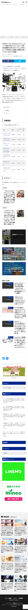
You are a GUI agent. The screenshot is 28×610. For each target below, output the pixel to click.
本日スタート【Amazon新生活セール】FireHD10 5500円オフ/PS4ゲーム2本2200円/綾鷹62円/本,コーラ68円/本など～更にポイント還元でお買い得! (20, 327)
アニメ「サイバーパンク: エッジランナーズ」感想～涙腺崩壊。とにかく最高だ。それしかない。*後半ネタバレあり (14, 433)
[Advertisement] (14, 20)
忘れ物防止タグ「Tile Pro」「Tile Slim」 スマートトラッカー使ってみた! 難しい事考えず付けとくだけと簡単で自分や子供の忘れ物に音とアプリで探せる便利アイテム (14, 416)
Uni (4, 402)
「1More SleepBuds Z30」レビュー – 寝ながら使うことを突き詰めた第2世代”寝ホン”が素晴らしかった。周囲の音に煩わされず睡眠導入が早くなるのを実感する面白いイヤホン (9, 196)
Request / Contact (14, 600)
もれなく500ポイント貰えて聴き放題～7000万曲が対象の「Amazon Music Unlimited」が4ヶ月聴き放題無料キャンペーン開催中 (20, 288)
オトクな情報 (10, 37)
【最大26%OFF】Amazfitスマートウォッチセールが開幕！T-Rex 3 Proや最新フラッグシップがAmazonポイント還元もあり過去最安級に (21, 587)
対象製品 (6, 110)
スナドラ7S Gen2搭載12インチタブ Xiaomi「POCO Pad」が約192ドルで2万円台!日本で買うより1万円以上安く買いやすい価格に (13, 400)
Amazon (16, 37)
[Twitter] (20, 61)
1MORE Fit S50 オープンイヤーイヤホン (6, 169)
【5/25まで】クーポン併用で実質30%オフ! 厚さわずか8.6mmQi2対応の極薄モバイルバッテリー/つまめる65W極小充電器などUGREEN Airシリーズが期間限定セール (21, 568)
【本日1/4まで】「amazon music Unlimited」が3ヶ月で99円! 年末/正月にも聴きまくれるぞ (20, 300)
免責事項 (21, 598)
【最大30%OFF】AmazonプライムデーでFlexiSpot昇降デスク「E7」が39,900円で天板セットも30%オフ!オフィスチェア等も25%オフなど (7, 567)
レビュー (6, 113)
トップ (2, 4)
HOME (3, 37)
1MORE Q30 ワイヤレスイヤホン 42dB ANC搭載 (6, 150)
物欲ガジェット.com (17, 603)
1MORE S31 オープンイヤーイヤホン (6, 163)
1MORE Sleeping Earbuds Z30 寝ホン (6, 156)
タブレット (15, 4)
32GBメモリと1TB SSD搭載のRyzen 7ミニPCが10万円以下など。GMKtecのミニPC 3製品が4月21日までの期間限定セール (7, 586)
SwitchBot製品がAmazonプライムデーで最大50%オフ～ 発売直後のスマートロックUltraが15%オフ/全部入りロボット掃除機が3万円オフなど (20, 312)
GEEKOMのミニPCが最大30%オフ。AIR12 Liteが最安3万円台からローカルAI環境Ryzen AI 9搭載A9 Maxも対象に (7, 549)
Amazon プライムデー (8, 68)
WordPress (14, 606)
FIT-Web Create (16, 604)
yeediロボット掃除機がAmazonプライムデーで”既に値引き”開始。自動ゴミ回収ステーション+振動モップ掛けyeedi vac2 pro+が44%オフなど (20, 342)
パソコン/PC (21, 4)
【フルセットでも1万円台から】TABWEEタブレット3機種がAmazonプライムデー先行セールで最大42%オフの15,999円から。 (21, 549)
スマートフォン (8, 4)
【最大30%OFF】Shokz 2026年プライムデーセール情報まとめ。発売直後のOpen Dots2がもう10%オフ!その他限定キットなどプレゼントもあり (21, 531)
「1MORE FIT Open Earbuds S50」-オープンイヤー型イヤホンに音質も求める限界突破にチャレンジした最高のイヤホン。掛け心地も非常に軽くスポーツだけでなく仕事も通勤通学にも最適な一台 (9, 217)
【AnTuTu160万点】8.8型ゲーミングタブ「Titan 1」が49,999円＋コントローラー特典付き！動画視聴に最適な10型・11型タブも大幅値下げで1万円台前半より (7, 531)
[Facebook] (8, 61)
